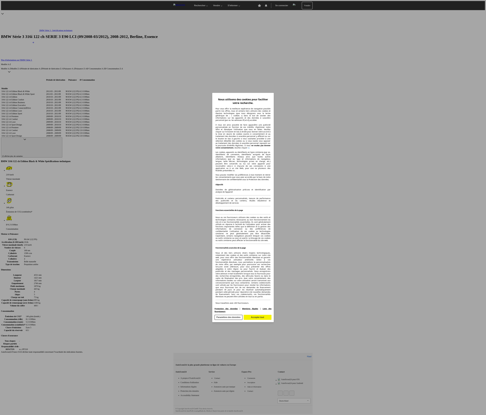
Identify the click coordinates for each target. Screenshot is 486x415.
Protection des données (226, 308)
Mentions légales (250, 308)
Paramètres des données (228, 317)
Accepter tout (257, 317)
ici (248, 148)
